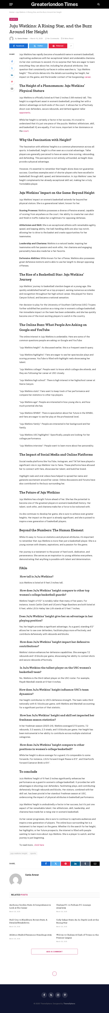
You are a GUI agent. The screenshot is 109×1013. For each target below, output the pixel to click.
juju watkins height (19, 853)
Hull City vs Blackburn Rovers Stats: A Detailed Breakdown (28, 921)
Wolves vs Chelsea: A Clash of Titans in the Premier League (77, 936)
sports (33, 853)
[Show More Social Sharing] (71, 45)
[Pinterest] (12, 81)
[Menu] (11, 4)
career (87, 77)
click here (39, 845)
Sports (13, 19)
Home (11, 12)
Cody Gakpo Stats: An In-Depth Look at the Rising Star (77, 921)
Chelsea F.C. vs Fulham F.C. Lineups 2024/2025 (73, 906)
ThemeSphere (69, 1004)
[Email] (12, 88)
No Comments (53, 38)
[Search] (98, 4)
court (26, 131)
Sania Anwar (23, 38)
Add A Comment (54, 952)
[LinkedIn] (12, 75)
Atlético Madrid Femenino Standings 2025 (30, 934)
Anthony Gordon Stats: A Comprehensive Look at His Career (30, 906)
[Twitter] (12, 68)
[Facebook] (12, 61)
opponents (24, 112)
